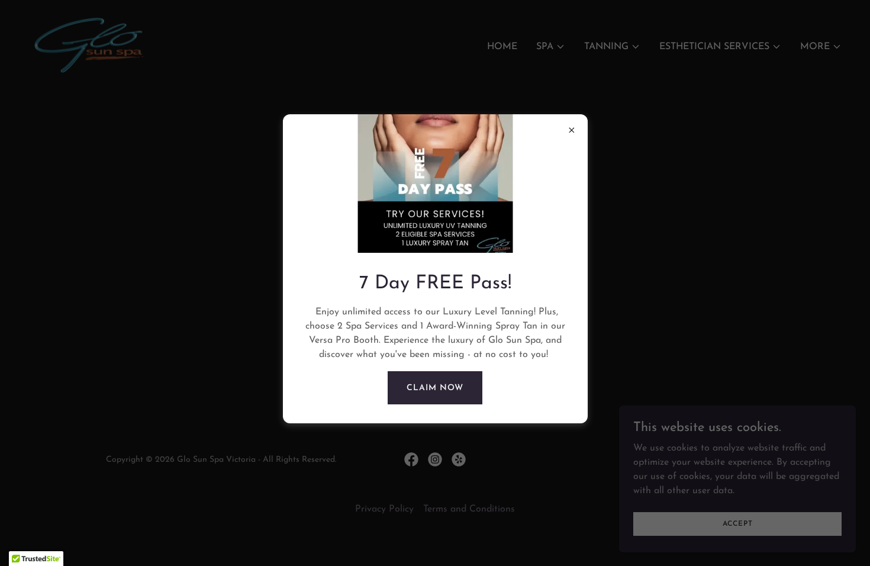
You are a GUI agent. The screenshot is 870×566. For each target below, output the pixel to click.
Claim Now (435, 388)
